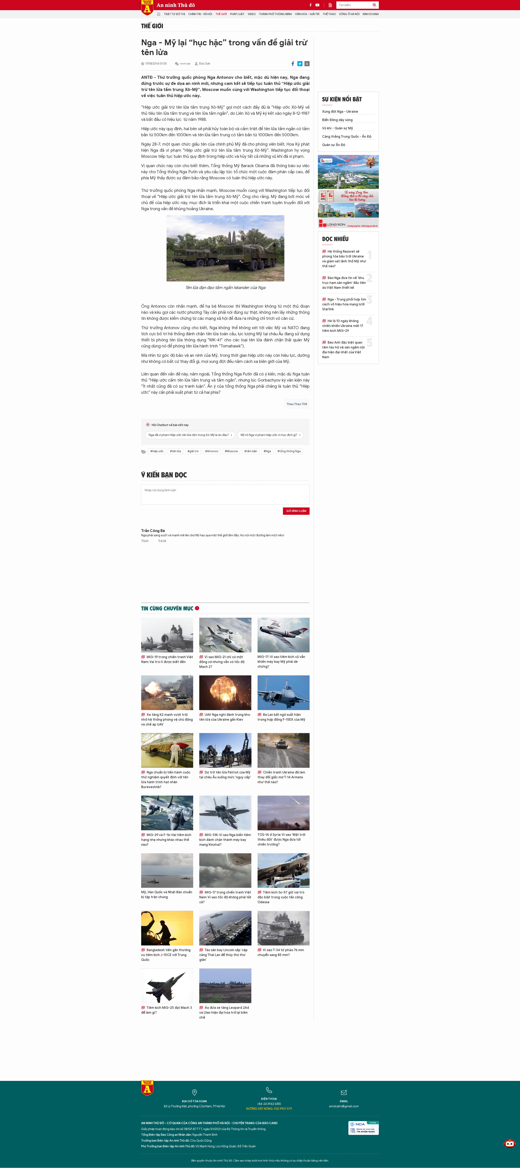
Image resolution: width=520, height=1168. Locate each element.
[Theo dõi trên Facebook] (311, 5)
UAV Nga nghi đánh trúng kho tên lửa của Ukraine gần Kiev (224, 717)
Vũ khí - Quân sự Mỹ (337, 128)
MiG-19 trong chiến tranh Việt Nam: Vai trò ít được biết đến (167, 659)
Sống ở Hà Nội (349, 14)
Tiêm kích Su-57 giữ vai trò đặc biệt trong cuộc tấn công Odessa (281, 897)
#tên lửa (175, 451)
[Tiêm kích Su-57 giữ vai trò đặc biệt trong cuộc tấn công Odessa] (284, 870)
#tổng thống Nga (289, 451)
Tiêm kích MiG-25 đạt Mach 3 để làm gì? (166, 1010)
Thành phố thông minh (275, 14)
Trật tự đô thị (174, 14)
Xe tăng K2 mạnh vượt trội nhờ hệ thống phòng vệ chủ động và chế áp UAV (167, 720)
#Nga (267, 451)
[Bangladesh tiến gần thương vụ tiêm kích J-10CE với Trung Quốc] (167, 928)
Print (307, 63)
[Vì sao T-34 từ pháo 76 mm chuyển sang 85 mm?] (284, 928)
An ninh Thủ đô (176, 5)
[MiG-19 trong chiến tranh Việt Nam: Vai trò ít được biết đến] (167, 635)
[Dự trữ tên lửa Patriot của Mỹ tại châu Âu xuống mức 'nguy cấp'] (225, 750)
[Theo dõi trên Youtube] (317, 5)
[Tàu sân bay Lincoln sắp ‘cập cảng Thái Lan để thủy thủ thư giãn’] (225, 928)
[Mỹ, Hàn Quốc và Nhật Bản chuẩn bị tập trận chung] (167, 870)
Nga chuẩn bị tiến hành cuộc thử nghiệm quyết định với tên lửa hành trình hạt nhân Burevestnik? (165, 779)
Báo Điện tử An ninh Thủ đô (147, 8)
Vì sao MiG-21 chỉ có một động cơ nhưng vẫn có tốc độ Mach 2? (222, 662)
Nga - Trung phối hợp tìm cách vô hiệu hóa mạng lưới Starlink (344, 304)
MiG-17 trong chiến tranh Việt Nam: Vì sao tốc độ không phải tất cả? (225, 897)
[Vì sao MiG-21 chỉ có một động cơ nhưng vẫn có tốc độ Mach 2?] (225, 635)
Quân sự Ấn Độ (333, 145)
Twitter (299, 63)
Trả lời (162, 541)
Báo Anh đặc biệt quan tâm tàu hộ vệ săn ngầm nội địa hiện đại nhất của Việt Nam (343, 350)
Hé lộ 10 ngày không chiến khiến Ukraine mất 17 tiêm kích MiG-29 (342, 326)
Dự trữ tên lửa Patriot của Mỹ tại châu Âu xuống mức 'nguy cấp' (225, 774)
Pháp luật (237, 14)
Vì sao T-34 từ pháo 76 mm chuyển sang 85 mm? (281, 952)
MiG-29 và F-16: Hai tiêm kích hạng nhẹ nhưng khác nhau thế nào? (166, 840)
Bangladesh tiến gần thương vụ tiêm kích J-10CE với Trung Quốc (166, 955)
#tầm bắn (250, 451)
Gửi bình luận (296, 511)
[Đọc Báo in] (332, 5)
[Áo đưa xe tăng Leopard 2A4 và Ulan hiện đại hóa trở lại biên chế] (225, 985)
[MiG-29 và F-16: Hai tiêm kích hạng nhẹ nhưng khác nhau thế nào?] (167, 813)
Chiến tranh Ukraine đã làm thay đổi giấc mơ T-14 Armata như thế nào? (281, 777)
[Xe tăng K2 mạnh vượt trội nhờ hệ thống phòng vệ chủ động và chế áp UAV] (167, 692)
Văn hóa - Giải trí (307, 14)
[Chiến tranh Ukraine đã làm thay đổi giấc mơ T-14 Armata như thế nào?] (284, 750)
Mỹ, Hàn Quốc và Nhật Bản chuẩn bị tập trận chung (166, 894)
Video (252, 14)
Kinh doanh (371, 14)
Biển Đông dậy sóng (337, 120)
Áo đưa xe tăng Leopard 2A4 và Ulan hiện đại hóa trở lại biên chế (224, 1013)
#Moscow (231, 451)
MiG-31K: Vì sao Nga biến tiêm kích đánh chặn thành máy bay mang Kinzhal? (225, 840)
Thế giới (221, 14)
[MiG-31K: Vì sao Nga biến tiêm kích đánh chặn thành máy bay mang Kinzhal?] (225, 813)
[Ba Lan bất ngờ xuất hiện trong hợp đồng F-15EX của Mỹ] (284, 692)
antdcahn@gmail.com (344, 1106)
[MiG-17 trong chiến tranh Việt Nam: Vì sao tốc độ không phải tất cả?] (225, 870)
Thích (145, 541)
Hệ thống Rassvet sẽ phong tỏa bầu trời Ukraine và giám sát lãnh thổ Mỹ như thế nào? (344, 259)
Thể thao (329, 14)
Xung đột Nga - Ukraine (340, 112)
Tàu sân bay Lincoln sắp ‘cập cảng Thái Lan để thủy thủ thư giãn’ (223, 955)
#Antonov (211, 451)
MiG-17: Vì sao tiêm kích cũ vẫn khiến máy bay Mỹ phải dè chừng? (281, 662)
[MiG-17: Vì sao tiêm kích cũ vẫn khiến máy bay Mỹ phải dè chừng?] (284, 635)
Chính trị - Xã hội (200, 14)
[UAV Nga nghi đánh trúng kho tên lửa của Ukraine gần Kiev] (225, 692)
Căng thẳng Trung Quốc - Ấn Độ (346, 137)
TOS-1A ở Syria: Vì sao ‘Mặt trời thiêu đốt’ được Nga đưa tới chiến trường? (281, 840)
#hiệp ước (157, 451)
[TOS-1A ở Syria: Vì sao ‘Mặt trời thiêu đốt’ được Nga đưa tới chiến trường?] (284, 813)
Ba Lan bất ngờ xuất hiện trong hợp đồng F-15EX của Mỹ (281, 717)
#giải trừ (193, 451)
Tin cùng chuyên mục (167, 608)
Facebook (292, 63)
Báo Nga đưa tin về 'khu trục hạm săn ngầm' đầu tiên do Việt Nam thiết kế (344, 283)
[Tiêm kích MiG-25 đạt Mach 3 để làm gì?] (167, 985)
